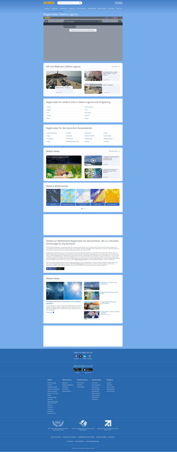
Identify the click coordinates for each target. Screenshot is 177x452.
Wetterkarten (49, 11)
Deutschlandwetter (96, 385)
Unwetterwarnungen (52, 387)
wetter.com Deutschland (53, 389)
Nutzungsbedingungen (92, 441)
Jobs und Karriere (56, 437)
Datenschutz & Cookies (69, 437)
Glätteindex (109, 385)
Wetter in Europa (96, 393)
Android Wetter (80, 387)
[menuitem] (47, 8)
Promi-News (95, 399)
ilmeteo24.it (50, 409)
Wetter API (50, 399)
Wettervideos (96, 380)
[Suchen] (80, 2)
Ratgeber (110, 380)
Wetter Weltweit (95, 395)
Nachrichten (95, 383)
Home (44, 11)
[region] (83, 39)
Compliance (70, 441)
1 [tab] (82, 208)
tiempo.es (49, 405)
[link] (47, 8)
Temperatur (65, 387)
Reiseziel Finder (110, 387)
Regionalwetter (95, 391)
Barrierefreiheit (79, 441)
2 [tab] (84, 208)
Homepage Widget (51, 397)
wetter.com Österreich (52, 393)
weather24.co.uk (51, 413)
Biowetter (109, 383)
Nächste (118, 196)
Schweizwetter (95, 387)
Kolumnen (49, 385)
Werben (49, 395)
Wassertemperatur (66, 391)
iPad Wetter (80, 385)
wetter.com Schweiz (52, 391)
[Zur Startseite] (48, 3)
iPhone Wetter (80, 383)
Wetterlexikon (95, 397)
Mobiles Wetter (82, 380)
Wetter (49, 380)
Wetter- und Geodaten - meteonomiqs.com (53, 402)
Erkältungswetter (111, 389)
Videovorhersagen (51, 383)
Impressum (111, 437)
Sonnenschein (65, 389)
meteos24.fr (50, 407)
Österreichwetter (96, 389)
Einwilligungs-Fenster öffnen (86, 437)
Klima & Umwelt (110, 391)
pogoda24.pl (50, 411)
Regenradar (65, 383)
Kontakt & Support (101, 437)
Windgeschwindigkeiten (68, 385)
